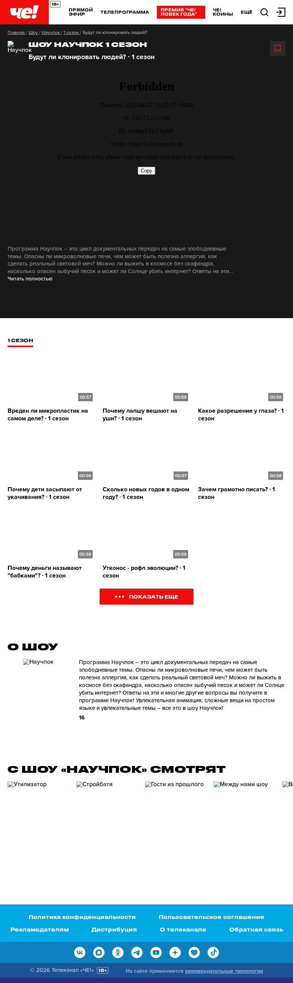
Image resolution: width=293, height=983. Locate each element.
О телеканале (183, 929)
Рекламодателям (39, 929)
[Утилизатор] (38, 824)
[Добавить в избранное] (277, 48)
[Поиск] (264, 11)
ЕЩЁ (247, 12)
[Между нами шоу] (244, 824)
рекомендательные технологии (224, 971)
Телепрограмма (124, 12)
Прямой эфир (81, 11)
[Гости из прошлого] (175, 824)
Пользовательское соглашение (211, 917)
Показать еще (153, 596)
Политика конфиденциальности (82, 917)
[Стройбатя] (106, 824)
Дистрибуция (114, 929)
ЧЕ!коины (223, 11)
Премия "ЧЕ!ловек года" (179, 11)
